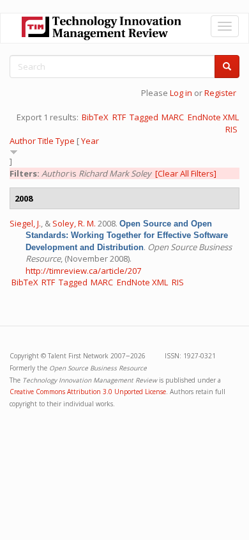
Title (46, 141)
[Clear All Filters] (185, 173)
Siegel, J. (25, 223)
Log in (181, 93)
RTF (119, 117)
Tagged (144, 117)
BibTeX (95, 117)
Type (65, 141)
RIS (231, 129)
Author (23, 141)
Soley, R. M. (74, 223)
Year (90, 141)
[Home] (101, 28)
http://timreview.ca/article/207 (83, 270)
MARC (173, 117)
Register (220, 93)
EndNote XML (213, 117)
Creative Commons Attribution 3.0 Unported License (88, 391)
